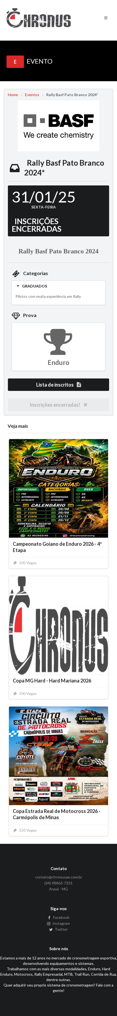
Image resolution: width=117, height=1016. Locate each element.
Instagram (61, 923)
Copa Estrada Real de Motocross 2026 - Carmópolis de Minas (56, 814)
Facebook (60, 917)
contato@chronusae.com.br (58, 877)
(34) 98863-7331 (58, 883)
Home (13, 95)
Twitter (61, 929)
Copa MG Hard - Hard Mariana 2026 (52, 681)
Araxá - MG (58, 889)
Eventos (32, 95)
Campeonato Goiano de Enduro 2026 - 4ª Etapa (57, 547)
